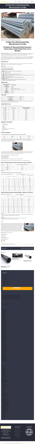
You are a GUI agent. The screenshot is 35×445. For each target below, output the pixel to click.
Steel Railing (4, 406)
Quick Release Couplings (6, 393)
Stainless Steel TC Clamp (6, 405)
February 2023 (4, 336)
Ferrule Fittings (4, 376)
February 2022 (4, 345)
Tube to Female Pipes (5, 410)
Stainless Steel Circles (6, 281)
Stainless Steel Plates (6, 274)
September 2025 (5, 311)
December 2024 (5, 320)
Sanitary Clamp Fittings (6, 396)
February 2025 (4, 318)
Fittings (3, 377)
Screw (3, 397)
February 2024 (4, 327)
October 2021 (4, 349)
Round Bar (4, 395)
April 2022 (4, 343)
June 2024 (4, 325)
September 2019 (5, 360)
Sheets (3, 398)
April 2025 (4, 316)
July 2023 (4, 332)
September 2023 (5, 330)
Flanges (4, 284)
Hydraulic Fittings (5, 381)
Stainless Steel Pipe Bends (6, 404)
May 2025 (4, 315)
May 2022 (4, 342)
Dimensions (4, 373)
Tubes (3, 412)
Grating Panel (4, 380)
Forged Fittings (5, 379)
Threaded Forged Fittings (6, 409)
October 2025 (4, 310)
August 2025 (4, 312)
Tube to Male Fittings (5, 411)
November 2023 (5, 329)
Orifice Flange (4, 387)
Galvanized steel (25, 55)
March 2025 (4, 317)
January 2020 (4, 358)
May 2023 (4, 334)
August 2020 (4, 357)
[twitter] (2, 438)
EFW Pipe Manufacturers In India (28, 256)
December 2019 (5, 359)
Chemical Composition (6, 371)
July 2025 (4, 313)
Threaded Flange (5, 408)
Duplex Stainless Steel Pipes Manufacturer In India (17, 255)
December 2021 (5, 347)
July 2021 (4, 352)
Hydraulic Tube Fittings (6, 382)
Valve (3, 414)
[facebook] (4, 438)
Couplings (4, 372)
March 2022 (4, 344)
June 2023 (4, 333)
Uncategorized (4, 413)
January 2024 (4, 328)
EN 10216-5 (4, 374)
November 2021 (5, 348)
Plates (3, 390)
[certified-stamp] (29, 428)
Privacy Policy (4, 392)
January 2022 (4, 346)
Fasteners (4, 375)
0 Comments (7, 267)
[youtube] (6, 438)
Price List (4, 391)
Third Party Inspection (5, 407)
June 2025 (4, 314)
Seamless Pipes (5, 279)
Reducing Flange (5, 394)
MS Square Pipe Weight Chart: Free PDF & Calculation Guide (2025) (12, 298)
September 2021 (5, 350)
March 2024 (4, 326)
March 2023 (4, 335)
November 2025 (5, 309)
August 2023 (4, 331)
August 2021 (4, 351)
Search (12, 288)
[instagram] (7, 438)
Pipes (3, 389)
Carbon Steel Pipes (5, 276)
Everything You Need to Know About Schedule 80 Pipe (6, 259)
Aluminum (4, 366)
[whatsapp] (9, 438)
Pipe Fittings (4, 388)
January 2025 (4, 319)
